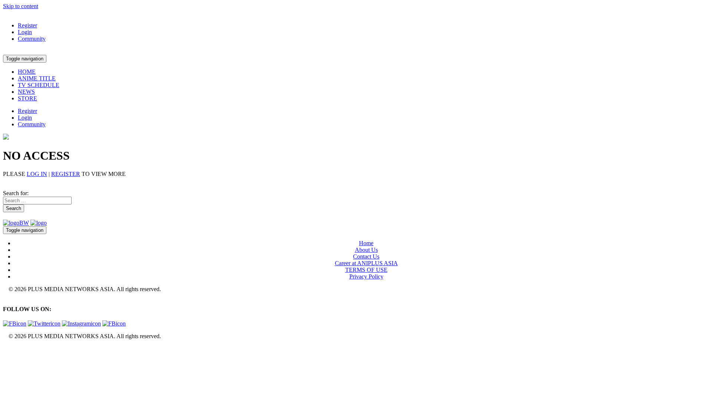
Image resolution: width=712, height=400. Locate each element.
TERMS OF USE (366, 270)
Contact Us (366, 256)
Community (32, 39)
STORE (27, 98)
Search (13, 208)
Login (25, 32)
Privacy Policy (366, 276)
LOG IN (37, 174)
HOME (27, 72)
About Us (366, 250)
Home (366, 243)
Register (27, 25)
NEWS (26, 92)
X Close (12, 349)
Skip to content (20, 6)
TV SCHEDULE (38, 85)
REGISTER (65, 174)
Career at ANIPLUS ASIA (366, 263)
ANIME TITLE (37, 78)
